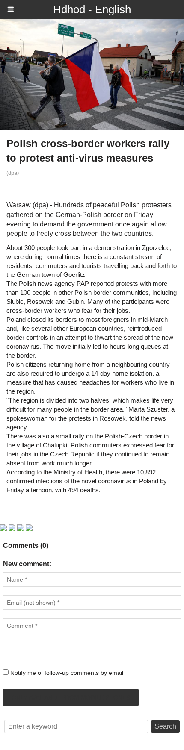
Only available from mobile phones (71, 697)
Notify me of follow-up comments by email (66, 672)
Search (165, 726)
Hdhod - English (92, 9)
